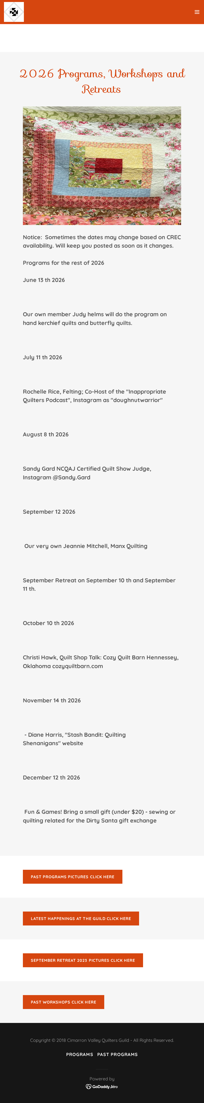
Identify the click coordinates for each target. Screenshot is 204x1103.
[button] (197, 12)
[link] (14, 12)
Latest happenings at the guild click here (81, 918)
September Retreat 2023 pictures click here (83, 960)
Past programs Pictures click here (72, 876)
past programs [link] (117, 1054)
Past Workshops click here (63, 1002)
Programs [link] (79, 1054)
